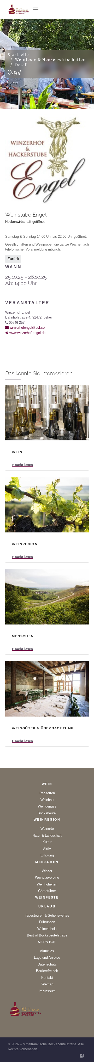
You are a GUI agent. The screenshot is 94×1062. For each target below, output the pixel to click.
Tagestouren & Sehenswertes (47, 915)
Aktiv (47, 849)
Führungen (47, 922)
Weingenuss (47, 806)
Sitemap (47, 984)
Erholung (47, 855)
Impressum (47, 991)
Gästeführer (47, 891)
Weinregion (47, 819)
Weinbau (47, 800)
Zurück (13, 259)
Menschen (46, 862)
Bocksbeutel (47, 813)
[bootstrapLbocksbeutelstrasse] (19, 9)
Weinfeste (47, 897)
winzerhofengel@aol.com (28, 328)
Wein (47, 784)
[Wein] (47, 412)
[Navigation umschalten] (35, 9)
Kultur (47, 842)
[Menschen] (47, 596)
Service (47, 942)
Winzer (47, 871)
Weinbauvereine (47, 877)
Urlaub (47, 906)
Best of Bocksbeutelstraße (47, 935)
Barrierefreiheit (47, 971)
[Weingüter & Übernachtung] (47, 689)
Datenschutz (47, 964)
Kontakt (47, 978)
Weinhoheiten (47, 884)
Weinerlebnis (47, 929)
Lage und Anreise (47, 957)
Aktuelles (47, 951)
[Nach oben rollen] (84, 1052)
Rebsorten (47, 793)
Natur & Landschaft (47, 835)
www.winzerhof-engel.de (26, 333)
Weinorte (47, 829)
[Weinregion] (47, 504)
